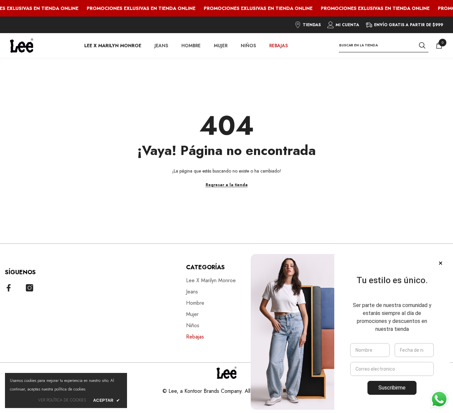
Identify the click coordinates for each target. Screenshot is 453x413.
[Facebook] (9, 288)
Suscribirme (392, 388)
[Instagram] (29, 288)
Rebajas (278, 45)
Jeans (161, 45)
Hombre (191, 45)
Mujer (220, 45)
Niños (248, 45)
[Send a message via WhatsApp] (439, 399)
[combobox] (377, 45)
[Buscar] (383, 45)
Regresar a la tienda (227, 185)
